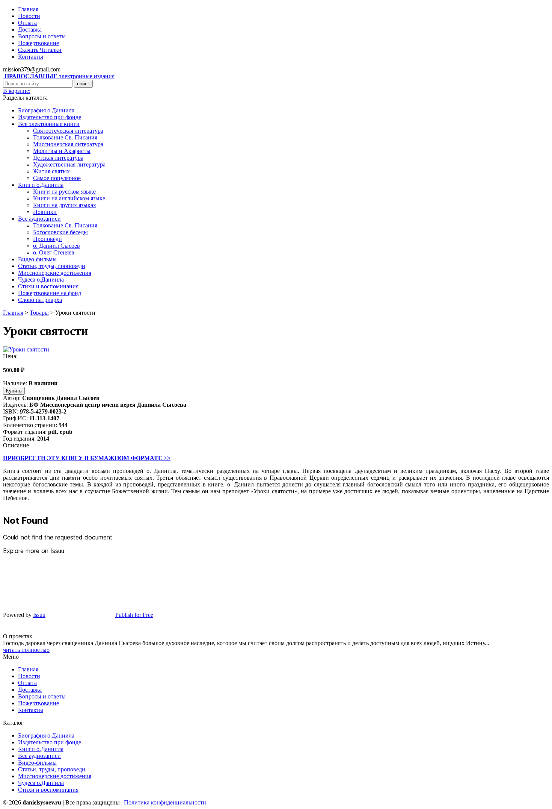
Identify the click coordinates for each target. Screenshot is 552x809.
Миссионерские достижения (54, 273)
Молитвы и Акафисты (61, 151)
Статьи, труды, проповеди (51, 266)
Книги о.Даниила (40, 185)
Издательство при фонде (49, 117)
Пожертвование (38, 43)
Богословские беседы (60, 232)
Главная (28, 9)
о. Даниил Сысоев (56, 245)
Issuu (39, 615)
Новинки (45, 212)
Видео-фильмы (37, 259)
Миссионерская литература (68, 144)
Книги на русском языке (64, 191)
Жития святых (51, 171)
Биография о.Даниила (46, 110)
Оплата (27, 23)
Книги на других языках (64, 205)
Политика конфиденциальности (165, 802)
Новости (29, 16)
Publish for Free (134, 615)
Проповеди (47, 239)
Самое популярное (57, 178)
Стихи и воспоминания (48, 286)
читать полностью (26, 650)
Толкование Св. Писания (65, 137)
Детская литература (58, 158)
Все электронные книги (49, 124)
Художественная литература (69, 164)
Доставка (30, 29)
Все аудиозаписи (39, 218)
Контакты (30, 56)
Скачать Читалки (40, 50)
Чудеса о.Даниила (41, 279)
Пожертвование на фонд (49, 293)
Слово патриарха (40, 300)
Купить (14, 391)
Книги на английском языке (69, 198)
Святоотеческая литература (68, 130)
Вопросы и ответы (42, 36)
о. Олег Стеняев (53, 252)
